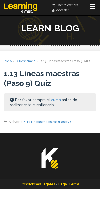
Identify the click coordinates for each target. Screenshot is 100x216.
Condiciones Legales (38, 184)
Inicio (8, 61)
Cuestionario (26, 61)
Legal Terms (68, 184)
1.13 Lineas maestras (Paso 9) (47, 122)
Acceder (62, 10)
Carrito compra (67, 5)
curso (56, 100)
